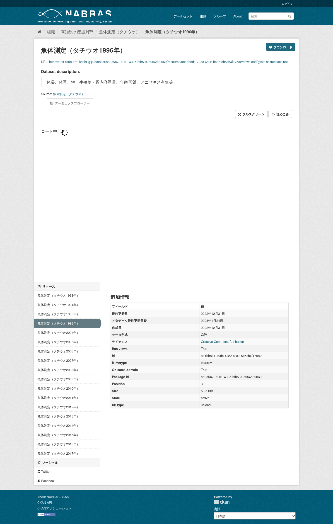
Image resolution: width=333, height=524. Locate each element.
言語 (217, 509)
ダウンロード (282, 47)
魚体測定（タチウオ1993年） (59, 295)
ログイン (287, 3)
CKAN (221, 502)
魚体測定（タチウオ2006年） (59, 351)
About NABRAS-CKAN (53, 497)
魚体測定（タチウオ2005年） (59, 342)
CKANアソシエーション (54, 508)
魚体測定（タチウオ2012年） (59, 407)
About (237, 16)
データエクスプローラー (72, 103)
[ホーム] (39, 31)
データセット (183, 16)
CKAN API (44, 502)
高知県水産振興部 (77, 31)
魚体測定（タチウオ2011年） (59, 397)
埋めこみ (282, 114)
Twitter (45, 471)
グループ (219, 16)
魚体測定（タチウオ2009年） (59, 379)
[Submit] (290, 16)
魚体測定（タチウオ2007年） (59, 360)
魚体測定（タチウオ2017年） (59, 453)
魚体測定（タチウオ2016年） (59, 444)
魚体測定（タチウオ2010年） (59, 388)
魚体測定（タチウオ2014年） (59, 425)
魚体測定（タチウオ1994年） (59, 304)
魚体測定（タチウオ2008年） (59, 369)
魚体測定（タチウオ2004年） (59, 332)
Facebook (48, 480)
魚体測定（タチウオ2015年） (59, 434)
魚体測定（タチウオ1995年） (59, 314)
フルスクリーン (253, 114)
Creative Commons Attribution (222, 341)
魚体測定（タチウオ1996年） (172, 32)
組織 (203, 16)
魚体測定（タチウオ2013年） (59, 416)
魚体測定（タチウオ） (119, 31)
